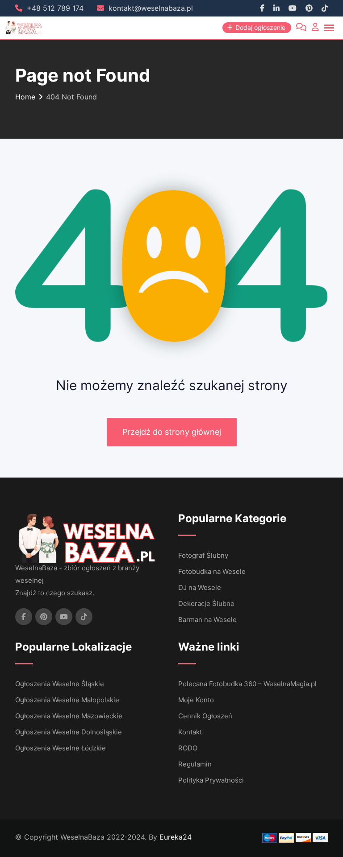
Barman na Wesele (207, 619)
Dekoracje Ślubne (206, 603)
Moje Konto (196, 700)
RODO (187, 748)
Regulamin (195, 764)
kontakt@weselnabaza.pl (151, 8)
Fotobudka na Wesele (212, 571)
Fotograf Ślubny (203, 555)
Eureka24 (175, 836)
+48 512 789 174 (55, 8)
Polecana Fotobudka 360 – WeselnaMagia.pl (247, 684)
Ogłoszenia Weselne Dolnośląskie (68, 732)
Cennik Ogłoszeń (205, 716)
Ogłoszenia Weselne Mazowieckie (68, 716)
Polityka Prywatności (211, 780)
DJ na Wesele (199, 587)
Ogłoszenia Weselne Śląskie (59, 684)
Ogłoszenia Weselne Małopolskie (67, 700)
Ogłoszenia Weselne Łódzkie (60, 748)
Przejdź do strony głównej (171, 432)
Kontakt (190, 732)
